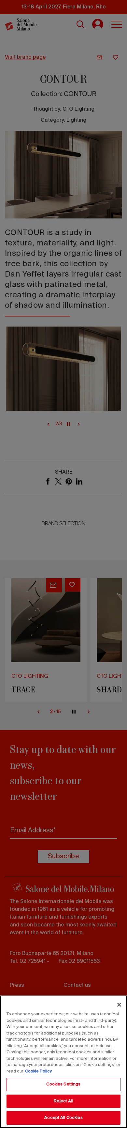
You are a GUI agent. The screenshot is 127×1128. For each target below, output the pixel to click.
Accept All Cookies (63, 1118)
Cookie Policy (38, 1071)
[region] (63, 1062)
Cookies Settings (63, 1084)
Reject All (63, 1101)
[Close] (119, 1005)
